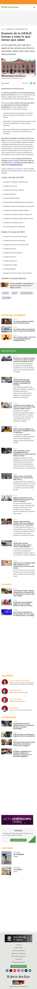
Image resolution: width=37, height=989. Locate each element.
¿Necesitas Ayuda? (18, 966)
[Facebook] (7, 970)
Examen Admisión (26, 293)
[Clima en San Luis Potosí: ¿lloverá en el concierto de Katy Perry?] (6, 483)
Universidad (6, 298)
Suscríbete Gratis (18, 840)
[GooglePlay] (29, 970)
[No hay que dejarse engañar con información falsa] (6, 321)
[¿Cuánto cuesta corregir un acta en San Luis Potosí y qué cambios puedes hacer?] (6, 413)
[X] (11, 970)
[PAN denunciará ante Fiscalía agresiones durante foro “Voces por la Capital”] (6, 742)
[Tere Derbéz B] (4, 708)
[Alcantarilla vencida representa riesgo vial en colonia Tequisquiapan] (6, 549)
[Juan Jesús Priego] (4, 700)
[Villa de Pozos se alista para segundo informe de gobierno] (6, 734)
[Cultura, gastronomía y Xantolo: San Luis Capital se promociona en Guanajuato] (6, 528)
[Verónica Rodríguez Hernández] (4, 682)
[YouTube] (14, 970)
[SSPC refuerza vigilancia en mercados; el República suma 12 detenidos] (6, 436)
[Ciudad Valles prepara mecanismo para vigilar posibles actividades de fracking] (6, 388)
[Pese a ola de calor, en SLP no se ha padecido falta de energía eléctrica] (6, 337)
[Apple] (26, 970)
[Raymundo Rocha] (4, 691)
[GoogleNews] (22, 970)
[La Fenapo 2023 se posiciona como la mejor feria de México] (6, 329)
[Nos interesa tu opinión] (18, 938)
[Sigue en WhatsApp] (31, 83)
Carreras (5, 293)
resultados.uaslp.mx (15, 164)
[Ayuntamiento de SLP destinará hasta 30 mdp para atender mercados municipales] (6, 725)
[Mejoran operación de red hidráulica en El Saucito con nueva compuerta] (6, 506)
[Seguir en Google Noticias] (34, 83)
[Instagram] (18, 970)
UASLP (14, 293)
